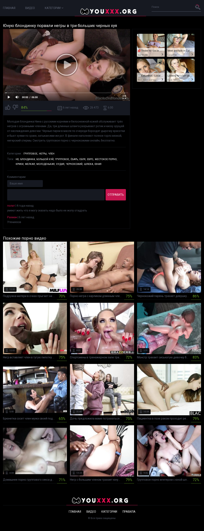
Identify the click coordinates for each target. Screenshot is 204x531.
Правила (129, 511)
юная (98, 164)
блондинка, (27, 159)
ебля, (82, 159)
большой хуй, (45, 159)
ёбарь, (74, 159)
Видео (30, 8)
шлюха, (89, 164)
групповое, (62, 159)
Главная (9, 8)
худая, (60, 164)
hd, (17, 159)
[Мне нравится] (8, 108)
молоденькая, (45, 164)
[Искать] (198, 7)
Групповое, (31, 153)
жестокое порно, (106, 159)
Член (51, 153)
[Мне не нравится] (15, 108)
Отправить (116, 194)
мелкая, (30, 164)
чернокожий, (74, 164)
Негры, (43, 153)
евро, (90, 159)
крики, (20, 164)
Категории (53, 8)
